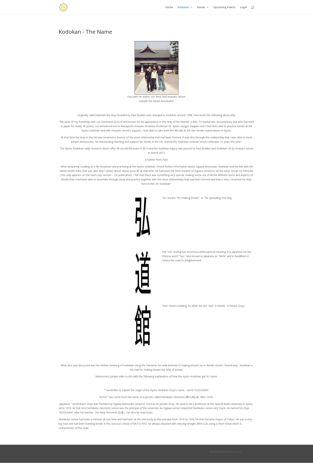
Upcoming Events (224, 7)
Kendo (201, 7)
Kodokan (183, 7)
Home (169, 7)
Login (243, 7)
